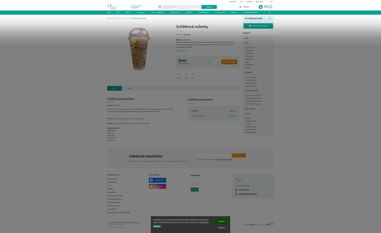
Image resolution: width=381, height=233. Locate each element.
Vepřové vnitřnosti (251, 77)
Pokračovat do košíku (260, 26)
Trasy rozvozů (111, 179)
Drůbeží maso (250, 53)
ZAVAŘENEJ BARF (251, 127)
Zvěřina (248, 68)
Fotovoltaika (111, 209)
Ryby (247, 62)
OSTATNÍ (247, 114)
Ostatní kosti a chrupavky (253, 104)
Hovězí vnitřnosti (251, 80)
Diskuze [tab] (130, 88)
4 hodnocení (187, 34)
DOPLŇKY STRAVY (251, 121)
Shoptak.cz (123, 227)
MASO (246, 43)
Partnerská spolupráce (114, 196)
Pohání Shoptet (262, 225)
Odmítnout (221, 228)
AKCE (246, 38)
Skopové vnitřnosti (251, 86)
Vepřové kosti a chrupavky (254, 101)
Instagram (259, 2)
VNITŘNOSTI (249, 72)
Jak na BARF (111, 192)
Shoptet (114, 227)
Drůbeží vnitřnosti (251, 83)
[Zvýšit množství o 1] (218, 62)
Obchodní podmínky (114, 202)
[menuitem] (110, 12)
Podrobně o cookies (113, 206)
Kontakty (233, 2)
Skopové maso (250, 65)
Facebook (249, 2)
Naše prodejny (112, 182)
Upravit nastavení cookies (116, 224)
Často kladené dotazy (114, 199)
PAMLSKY (248, 124)
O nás (109, 185)
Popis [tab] (114, 88)
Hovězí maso (249, 51)
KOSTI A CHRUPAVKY (251, 91)
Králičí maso (249, 59)
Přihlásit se (239, 155)
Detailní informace (181, 51)
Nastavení (157, 226)
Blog (241, 2)
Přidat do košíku (229, 62)
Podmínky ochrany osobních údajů (118, 212)
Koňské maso (250, 56)
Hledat (209, 7)
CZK (271, 1)
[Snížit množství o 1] (209, 62)
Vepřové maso (250, 48)
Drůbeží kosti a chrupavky (253, 98)
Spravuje (246, 225)
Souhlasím (221, 221)
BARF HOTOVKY (250, 109)
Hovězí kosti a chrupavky (253, 96)
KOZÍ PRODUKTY (250, 130)
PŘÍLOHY (248, 118)
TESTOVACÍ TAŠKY (251, 133)
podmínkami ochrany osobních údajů (223, 159)
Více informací (204, 222)
